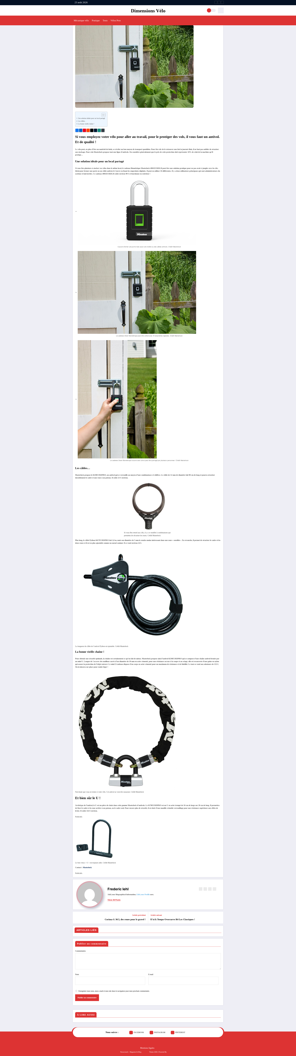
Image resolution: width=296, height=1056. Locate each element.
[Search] (221, 10)
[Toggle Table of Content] (102, 115)
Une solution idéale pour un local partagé (91, 118)
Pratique (96, 20)
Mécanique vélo (81, 20)
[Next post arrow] (220, 917)
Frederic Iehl (118, 889)
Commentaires (80, 951)
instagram (159, 1032)
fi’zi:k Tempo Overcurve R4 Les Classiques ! (172, 919)
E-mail (150, 974)
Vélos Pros (116, 20)
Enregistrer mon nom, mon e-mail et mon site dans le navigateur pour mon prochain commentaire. (114, 991)
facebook (139, 1032)
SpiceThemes (171, 1052)
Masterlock (87, 867)
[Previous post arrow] (76, 917)
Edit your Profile (143, 894)
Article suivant (156, 915)
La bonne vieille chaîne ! (86, 124)
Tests (105, 20)
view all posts (114, 900)
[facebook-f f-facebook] (215, 2)
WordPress (145, 1052)
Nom (77, 974)
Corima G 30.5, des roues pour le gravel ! (125, 919)
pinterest (180, 1032)
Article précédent (139, 915)
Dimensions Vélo (148, 10)
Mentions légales (147, 1048)
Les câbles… (82, 121)
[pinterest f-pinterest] (222, 2)
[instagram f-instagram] (219, 2)
